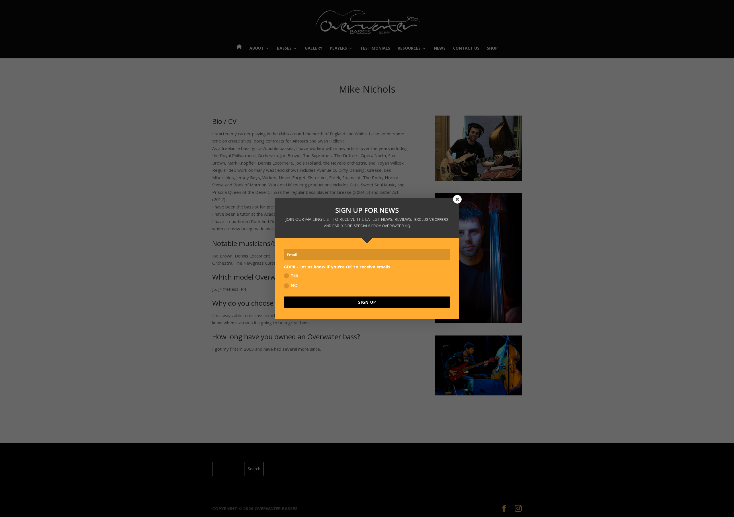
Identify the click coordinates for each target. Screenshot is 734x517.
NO (294, 285)
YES (294, 275)
